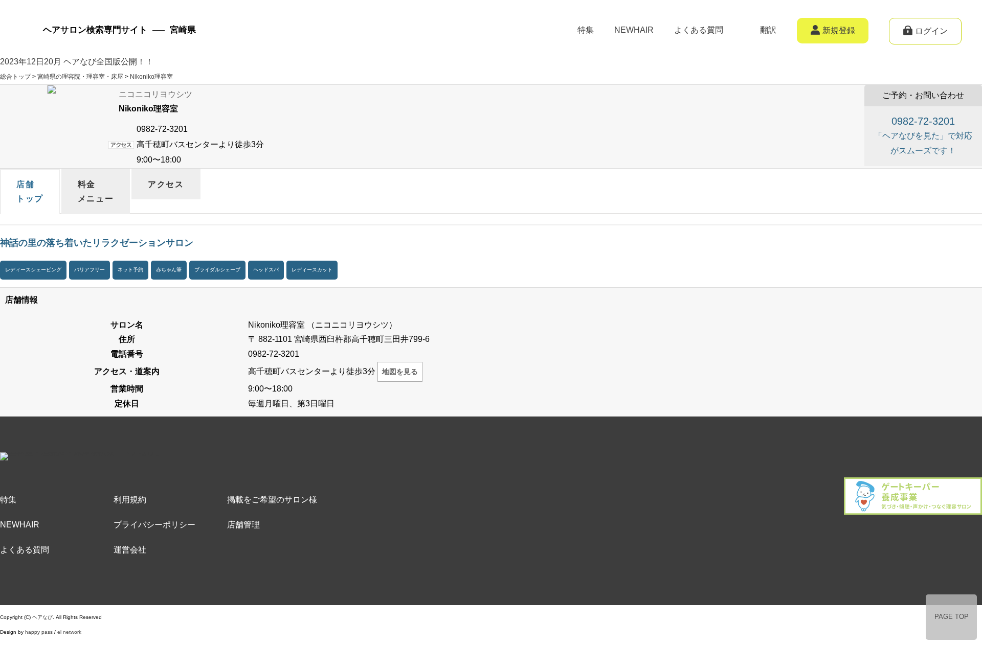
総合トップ (15, 76)
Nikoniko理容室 (151, 76)
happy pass (39, 632)
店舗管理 (243, 524)
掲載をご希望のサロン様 (272, 499)
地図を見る (400, 371)
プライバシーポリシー (154, 524)
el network (69, 632)
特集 (585, 30)
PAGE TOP (951, 616)
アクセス (166, 184)
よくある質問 (698, 30)
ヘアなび (42, 617)
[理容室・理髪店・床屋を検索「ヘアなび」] (82, 459)
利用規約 (130, 499)
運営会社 (130, 549)
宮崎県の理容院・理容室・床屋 (80, 76)
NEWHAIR (634, 30)
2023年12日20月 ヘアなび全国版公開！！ (76, 61)
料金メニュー (96, 191)
